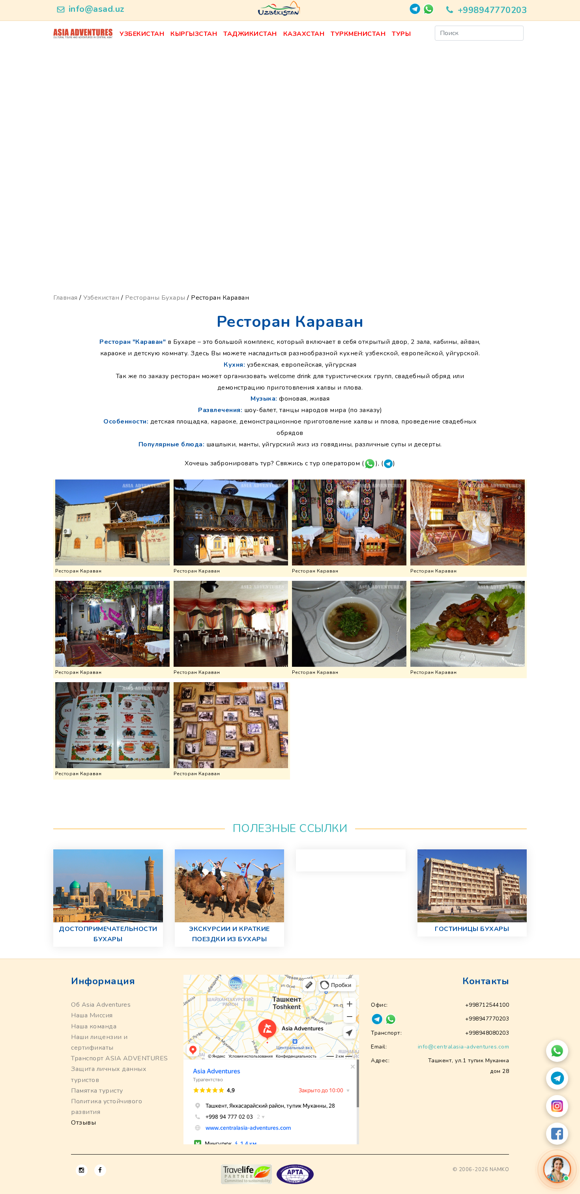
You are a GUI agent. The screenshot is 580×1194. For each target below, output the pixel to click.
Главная (65, 297)
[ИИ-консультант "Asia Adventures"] (557, 1169)
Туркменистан (358, 34)
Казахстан (304, 34)
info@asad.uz (97, 9)
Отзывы (83, 1122)
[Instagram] (557, 1106)
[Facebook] (557, 1134)
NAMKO (499, 1169)
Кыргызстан (193, 34)
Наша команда (93, 1026)
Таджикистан (250, 34)
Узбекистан (142, 34)
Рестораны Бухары (155, 297)
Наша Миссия (92, 1015)
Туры (401, 34)
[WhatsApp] (557, 1051)
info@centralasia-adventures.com (463, 1046)
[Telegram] (557, 1078)
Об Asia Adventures (101, 1004)
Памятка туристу (97, 1090)
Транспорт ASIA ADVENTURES (119, 1058)
